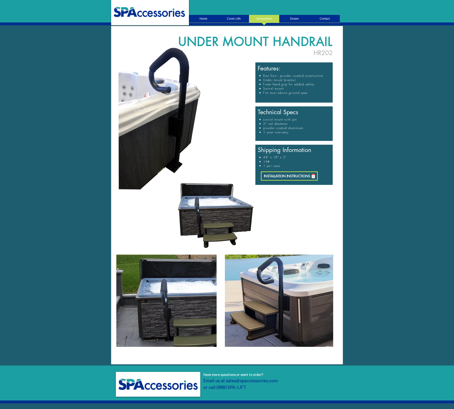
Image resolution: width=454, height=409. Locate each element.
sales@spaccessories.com (252, 380)
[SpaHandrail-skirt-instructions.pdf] (313, 176)
